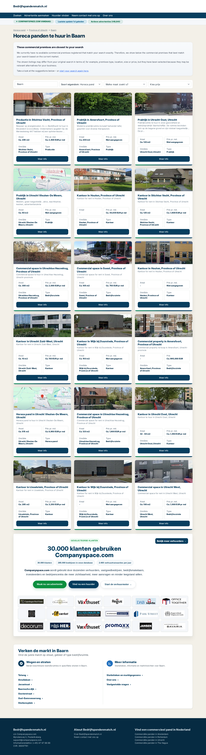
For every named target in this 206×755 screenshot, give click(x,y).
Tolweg (22, 675)
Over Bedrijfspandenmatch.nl (87, 734)
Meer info (42, 159)
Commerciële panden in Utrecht (150, 740)
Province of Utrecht (38, 30)
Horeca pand (19, 30)
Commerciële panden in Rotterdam (151, 737)
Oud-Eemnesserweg (29, 698)
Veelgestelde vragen (118, 684)
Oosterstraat (25, 693)
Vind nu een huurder (83, 584)
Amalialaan (24, 679)
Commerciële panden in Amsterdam (151, 734)
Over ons (108, 15)
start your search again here (74, 71)
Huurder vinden (60, 15)
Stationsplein (25, 702)
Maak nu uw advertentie (50, 584)
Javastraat (24, 684)
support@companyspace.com (27, 740)
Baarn (53, 30)
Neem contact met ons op (86, 15)
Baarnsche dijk (26, 689)
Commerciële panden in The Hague (151, 743)
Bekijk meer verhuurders (171, 541)
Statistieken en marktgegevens (124, 675)
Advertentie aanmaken (36, 15)
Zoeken (17, 15)
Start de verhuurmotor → (118, 584)
